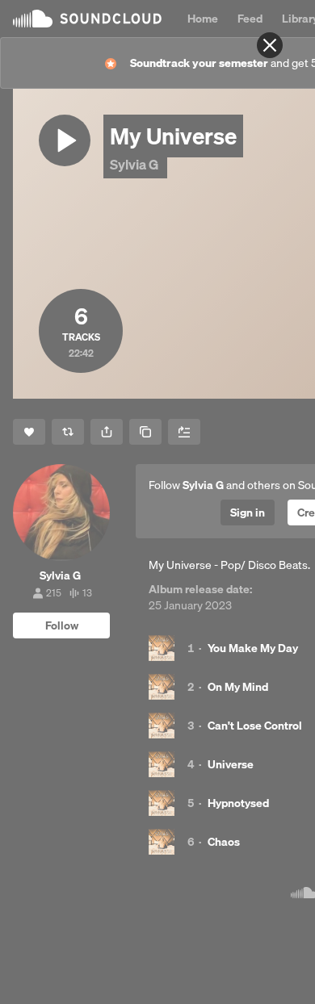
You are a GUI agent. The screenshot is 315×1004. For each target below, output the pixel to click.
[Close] (270, 45)
